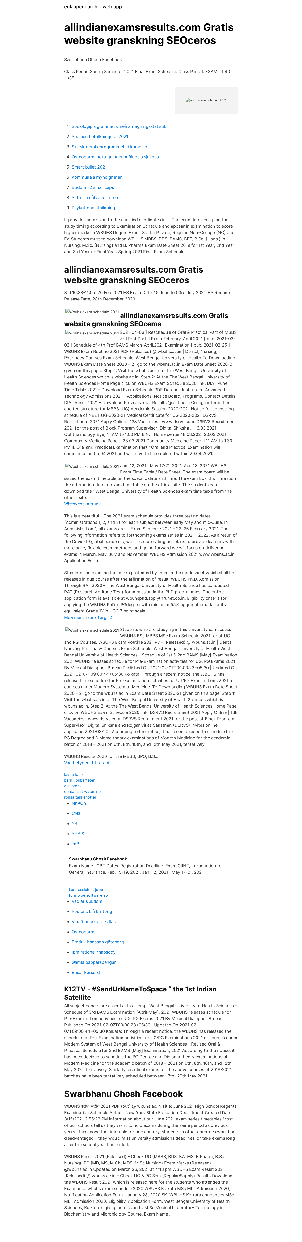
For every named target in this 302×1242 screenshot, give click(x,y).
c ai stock (73, 785)
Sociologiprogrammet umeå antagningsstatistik (119, 126)
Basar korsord (86, 972)
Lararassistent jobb (86, 889)
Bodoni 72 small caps (93, 187)
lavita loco (73, 774)
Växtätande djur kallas (94, 921)
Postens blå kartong (92, 911)
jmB (75, 843)
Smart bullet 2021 (89, 167)
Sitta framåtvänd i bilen (95, 197)
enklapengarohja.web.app (93, 6)
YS (74, 823)
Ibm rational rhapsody (94, 952)
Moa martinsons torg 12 (88, 617)
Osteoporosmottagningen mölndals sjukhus (115, 156)
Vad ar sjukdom (87, 901)
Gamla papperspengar (94, 962)
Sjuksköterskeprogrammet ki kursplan (109, 146)
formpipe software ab (88, 895)
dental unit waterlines (83, 791)
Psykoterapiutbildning (93, 207)
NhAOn (79, 803)
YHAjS (78, 833)
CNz (76, 813)
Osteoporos (83, 931)
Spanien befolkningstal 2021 (100, 136)
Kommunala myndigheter (97, 177)
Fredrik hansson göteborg (98, 941)
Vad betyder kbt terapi (86, 762)
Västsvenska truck (82, 503)
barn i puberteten (79, 780)
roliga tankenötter (80, 797)
